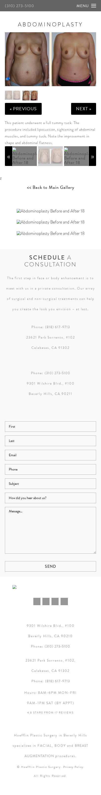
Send (50, 566)
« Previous (23, 108)
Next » (83, 108)
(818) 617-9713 (57, 327)
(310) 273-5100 (19, 6)
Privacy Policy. (73, 767)
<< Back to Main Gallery (50, 187)
